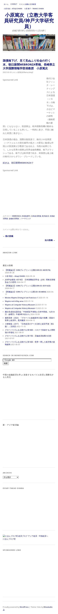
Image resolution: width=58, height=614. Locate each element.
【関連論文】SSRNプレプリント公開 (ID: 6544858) (25, 292)
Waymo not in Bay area (14, 301)
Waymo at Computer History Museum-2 (21, 305)
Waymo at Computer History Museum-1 (21, 308)
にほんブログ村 (9, 539)
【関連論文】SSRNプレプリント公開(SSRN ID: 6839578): (28, 270)
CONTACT (13, 4)
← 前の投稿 (8, 236)
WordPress (24, 607)
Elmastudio (48, 607)
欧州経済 (45, 216)
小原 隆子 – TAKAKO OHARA (34, 9)
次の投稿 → (50, 240)
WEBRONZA (16, 216)
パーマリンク (26, 219)
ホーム (6, 4)
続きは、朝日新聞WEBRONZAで (18, 163)
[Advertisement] (24, 99)
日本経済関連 (36, 216)
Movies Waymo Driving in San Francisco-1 (21, 298)
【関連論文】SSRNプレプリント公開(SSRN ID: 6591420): (28, 286)
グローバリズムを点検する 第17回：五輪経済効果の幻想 (28, 336)
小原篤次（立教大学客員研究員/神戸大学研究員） (29, 20)
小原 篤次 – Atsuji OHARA (13, 9)
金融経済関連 (14, 219)
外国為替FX (26, 216)
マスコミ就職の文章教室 (27, 4)
